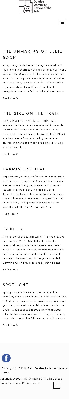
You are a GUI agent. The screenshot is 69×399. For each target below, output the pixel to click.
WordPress (22, 382)
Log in (35, 382)
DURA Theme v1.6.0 (36, 378)
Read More (9, 98)
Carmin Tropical (24, 169)
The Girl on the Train (31, 114)
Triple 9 (13, 229)
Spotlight (15, 285)
